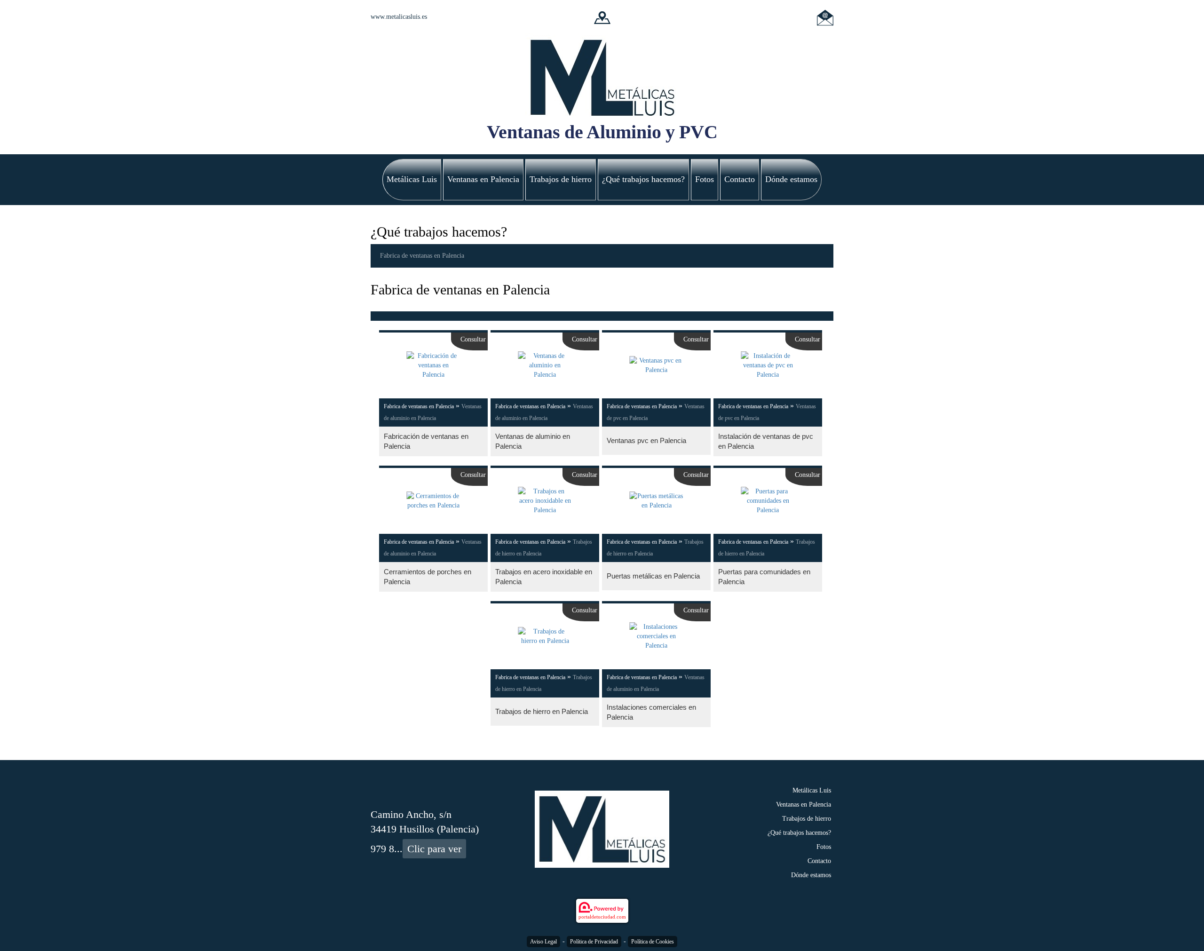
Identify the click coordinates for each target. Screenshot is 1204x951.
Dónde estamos (791, 179)
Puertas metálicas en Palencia (653, 576)
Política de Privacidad (594, 941)
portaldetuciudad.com (602, 916)
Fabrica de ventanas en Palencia (422, 255)
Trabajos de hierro (561, 179)
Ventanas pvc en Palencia (646, 440)
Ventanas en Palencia (483, 179)
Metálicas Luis (412, 179)
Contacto (739, 179)
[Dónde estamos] (602, 16)
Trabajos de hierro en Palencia (541, 711)
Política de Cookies (652, 941)
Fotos (704, 179)
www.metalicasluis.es (399, 16)
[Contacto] (825, 16)
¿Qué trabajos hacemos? (643, 179)
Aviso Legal (543, 941)
